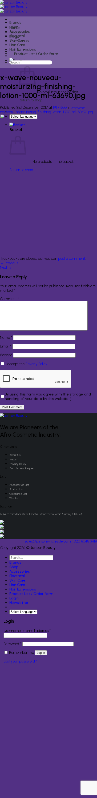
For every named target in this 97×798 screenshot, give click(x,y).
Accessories (19, 31)
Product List (16, 489)
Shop (14, 27)
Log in (41, 652)
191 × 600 (60, 107)
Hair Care (17, 45)
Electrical (17, 36)
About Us (14, 455)
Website (6, 355)
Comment (9, 298)
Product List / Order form (36, 54)
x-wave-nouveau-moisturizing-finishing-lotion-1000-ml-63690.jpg (46, 109)
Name (6, 337)
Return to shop (30, 100)
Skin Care (17, 40)
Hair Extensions (22, 49)
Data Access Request (22, 468)
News (12, 459)
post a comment (71, 258)
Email (6, 346)
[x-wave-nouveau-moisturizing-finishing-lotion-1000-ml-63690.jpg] (22, 254)
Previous (9, 263)
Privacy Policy (36, 364)
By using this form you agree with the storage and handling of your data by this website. (48, 396)
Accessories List (19, 485)
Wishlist (14, 498)
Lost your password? (20, 661)
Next (6, 267)
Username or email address (27, 630)
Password (12, 644)
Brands (15, 22)
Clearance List (18, 493)
